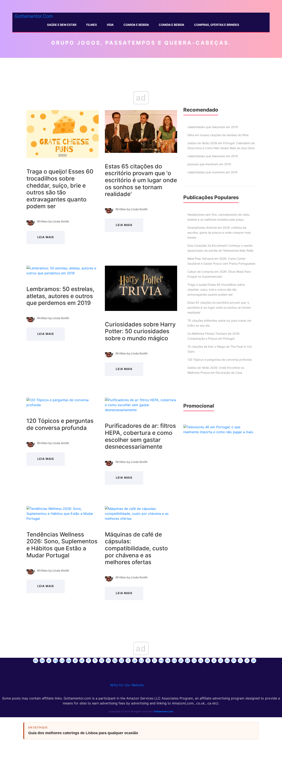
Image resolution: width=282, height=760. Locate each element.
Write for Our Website (127, 685)
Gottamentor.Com (33, 16)
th (233, 660)
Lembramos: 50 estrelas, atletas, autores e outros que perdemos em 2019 (60, 295)
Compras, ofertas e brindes (216, 24)
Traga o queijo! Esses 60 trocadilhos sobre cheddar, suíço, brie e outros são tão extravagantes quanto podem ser (59, 189)
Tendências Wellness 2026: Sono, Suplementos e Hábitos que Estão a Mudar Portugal (61, 545)
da (69, 660)
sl (214, 660)
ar (48, 660)
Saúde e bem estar (61, 24)
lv (154, 660)
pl (181, 660)
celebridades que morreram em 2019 (212, 172)
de (42, 660)
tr (240, 660)
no (174, 660)
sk (207, 660)
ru (200, 660)
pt (187, 660)
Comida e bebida (171, 24)
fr (95, 660)
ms (161, 660)
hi (101, 660)
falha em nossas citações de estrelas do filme (218, 135)
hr (108, 660)
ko (141, 660)
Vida (110, 24)
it (128, 660)
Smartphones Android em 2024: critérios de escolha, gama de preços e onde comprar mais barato (219, 232)
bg (55, 660)
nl (167, 660)
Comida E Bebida (136, 24)
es (35, 660)
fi (89, 660)
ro (194, 660)
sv (227, 660)
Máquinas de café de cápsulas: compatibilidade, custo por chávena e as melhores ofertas (136, 548)
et (81, 660)
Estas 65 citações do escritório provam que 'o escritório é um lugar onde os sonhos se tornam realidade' (141, 180)
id (121, 660)
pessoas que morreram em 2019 (209, 164)
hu (115, 660)
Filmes (91, 24)
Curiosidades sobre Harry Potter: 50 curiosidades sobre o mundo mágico (140, 331)
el (75, 660)
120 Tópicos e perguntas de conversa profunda (60, 424)
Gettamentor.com (163, 711)
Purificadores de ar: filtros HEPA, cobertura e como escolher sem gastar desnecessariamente (140, 436)
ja (134, 660)
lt (148, 660)
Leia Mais (45, 237)
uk (254, 660)
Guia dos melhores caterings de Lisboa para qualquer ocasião (83, 733)
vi (247, 660)
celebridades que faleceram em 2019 (212, 127)
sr (220, 660)
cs (62, 660)
